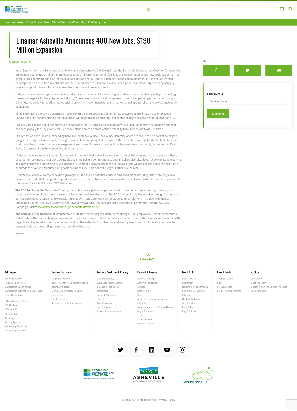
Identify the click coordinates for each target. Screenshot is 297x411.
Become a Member (14, 278)
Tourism (101, 299)
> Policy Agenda (12, 322)
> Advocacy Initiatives (15, 330)
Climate (141, 286)
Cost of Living (144, 290)
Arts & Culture (104, 307)
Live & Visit (187, 272)
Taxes (140, 315)
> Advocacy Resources (16, 326)
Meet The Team (258, 282)
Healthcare (102, 290)
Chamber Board (258, 290)
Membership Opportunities (18, 286)
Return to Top (148, 259)
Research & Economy (147, 272)
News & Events (18, 22)
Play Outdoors (189, 311)
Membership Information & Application (24, 290)
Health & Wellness (191, 299)
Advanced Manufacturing (110, 282)
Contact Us (256, 278)
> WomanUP (11, 309)
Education (142, 303)
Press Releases (35, 22)
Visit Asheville (189, 278)
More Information (146, 323)
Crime (140, 295)
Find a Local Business (15, 282)
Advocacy (10, 318)
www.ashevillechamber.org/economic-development (67, 207)
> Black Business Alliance (17, 301)
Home (7, 22)
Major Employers (145, 311)
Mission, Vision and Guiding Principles (269, 286)
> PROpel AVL (11, 305)
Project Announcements (109, 311)
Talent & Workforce (61, 286)
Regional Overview (61, 278)
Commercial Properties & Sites (67, 290)
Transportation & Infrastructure (67, 303)
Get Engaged (11, 272)
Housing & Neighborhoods (195, 286)
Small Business (59, 299)
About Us (255, 272)
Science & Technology (108, 286)
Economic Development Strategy (112, 272)
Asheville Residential (147, 282)
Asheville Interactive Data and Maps (155, 307)
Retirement (187, 282)
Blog (219, 282)
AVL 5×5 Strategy (105, 278)
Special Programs (13, 295)
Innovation (57, 295)
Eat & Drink (187, 307)
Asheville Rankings (146, 278)
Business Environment (62, 272)
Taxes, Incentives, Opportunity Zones (70, 282)
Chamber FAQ (12, 314)
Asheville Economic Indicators (152, 299)
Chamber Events (225, 278)
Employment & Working (193, 290)
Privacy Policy (166, 400)
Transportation (144, 319)
